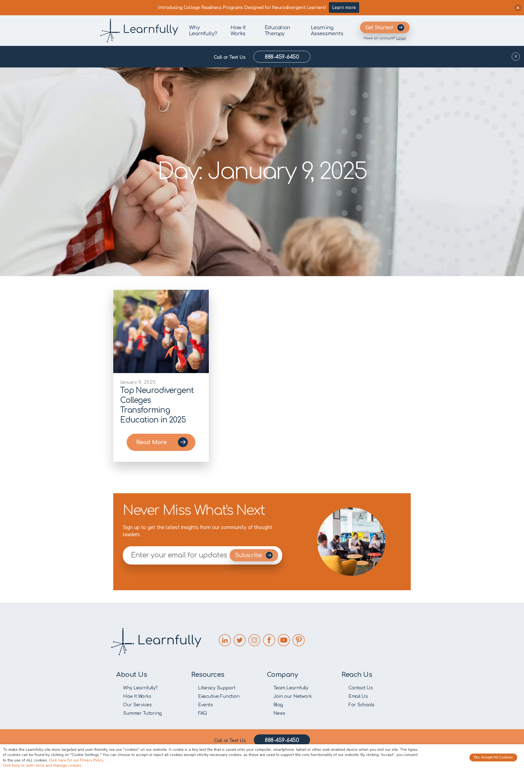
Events (205, 704)
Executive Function (218, 696)
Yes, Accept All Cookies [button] (493, 757)
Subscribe (249, 555)
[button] (517, 7)
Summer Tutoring (142, 713)
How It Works (137, 696)
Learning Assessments (327, 30)
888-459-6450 (282, 57)
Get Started (379, 27)
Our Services (137, 704)
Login (401, 38)
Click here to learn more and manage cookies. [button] (42, 765)
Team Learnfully (290, 688)
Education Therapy (277, 30)
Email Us (358, 696)
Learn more (344, 7)
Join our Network (292, 696)
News (279, 713)
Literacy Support (216, 688)
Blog (278, 704)
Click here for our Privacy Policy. (76, 760)
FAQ (202, 713)
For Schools (361, 704)
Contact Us (361, 688)
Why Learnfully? (203, 30)
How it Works (238, 30)
